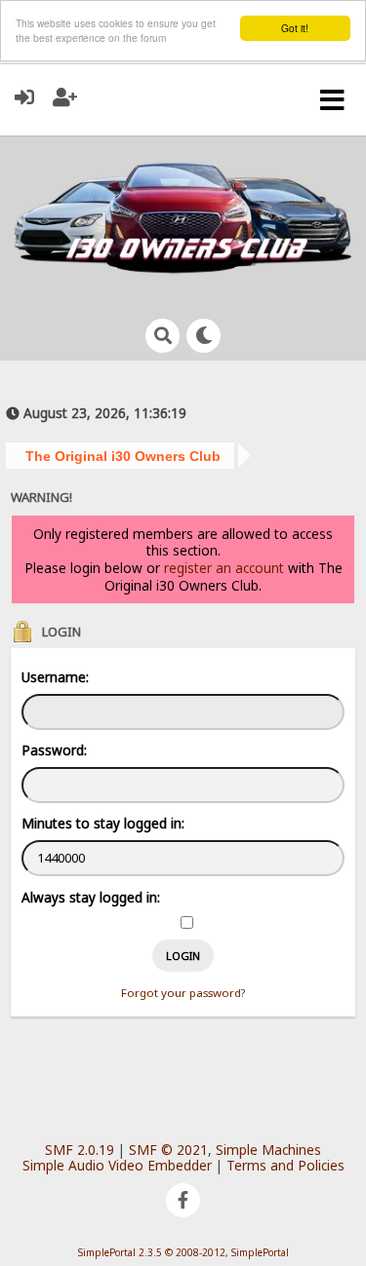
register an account (224, 567)
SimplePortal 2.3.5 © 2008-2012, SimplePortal (183, 1252)
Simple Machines (268, 1149)
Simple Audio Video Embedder (117, 1165)
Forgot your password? (183, 992)
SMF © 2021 (168, 1149)
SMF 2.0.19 (79, 1149)
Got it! (294, 27)
